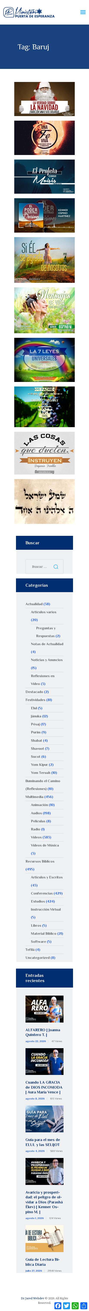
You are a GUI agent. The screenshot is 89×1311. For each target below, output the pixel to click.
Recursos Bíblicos (39, 861)
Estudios (38, 901)
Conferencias (42, 893)
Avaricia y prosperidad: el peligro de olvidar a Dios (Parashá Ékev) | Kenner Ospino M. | (44, 1202)
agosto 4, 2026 (35, 1151)
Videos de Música (45, 845)
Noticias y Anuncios (47, 660)
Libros (36, 925)
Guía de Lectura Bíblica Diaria (42, 1262)
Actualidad (34, 604)
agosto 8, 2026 (35, 1098)
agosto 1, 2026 (34, 1218)
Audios (36, 813)
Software (38, 942)
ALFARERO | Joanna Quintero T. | (42, 1032)
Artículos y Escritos (47, 877)
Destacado (34, 692)
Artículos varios (43, 612)
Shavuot (37, 748)
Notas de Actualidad (47, 644)
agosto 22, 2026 (35, 1041)
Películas (38, 821)
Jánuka (36, 716)
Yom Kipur (39, 765)
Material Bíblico (43, 933)
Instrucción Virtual (46, 909)
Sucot (35, 757)
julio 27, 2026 (33, 1270)
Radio (35, 829)
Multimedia (34, 797)
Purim (36, 732)
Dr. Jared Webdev (32, 1298)
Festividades (35, 700)
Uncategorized (37, 958)
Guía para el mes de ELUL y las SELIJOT (42, 1142)
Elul (34, 708)
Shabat (36, 740)
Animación (39, 805)
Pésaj (35, 724)
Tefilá (30, 950)
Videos (36, 837)
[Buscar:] (44, 567)
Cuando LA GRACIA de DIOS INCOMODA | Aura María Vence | (43, 1087)
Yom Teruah (40, 773)
